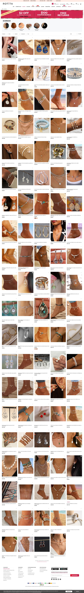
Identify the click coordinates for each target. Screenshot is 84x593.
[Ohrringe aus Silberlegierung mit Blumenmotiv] (25, 177)
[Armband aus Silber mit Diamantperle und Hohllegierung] (74, 361)
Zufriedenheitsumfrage (31, 574)
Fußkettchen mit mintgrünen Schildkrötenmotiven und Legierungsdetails (41, 504)
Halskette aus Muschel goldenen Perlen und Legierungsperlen (24, 556)
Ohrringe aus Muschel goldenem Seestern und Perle (57, 84)
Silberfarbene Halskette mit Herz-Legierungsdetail (57, 58)
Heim (2, 8)
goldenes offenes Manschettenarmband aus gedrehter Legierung (74, 346)
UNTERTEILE (58, 6)
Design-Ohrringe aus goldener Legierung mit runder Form (9, 346)
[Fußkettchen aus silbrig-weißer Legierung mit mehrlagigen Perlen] (25, 47)
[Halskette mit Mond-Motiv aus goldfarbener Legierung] (42, 151)
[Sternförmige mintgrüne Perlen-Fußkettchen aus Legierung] (74, 387)
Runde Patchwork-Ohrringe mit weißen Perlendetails (9, 58)
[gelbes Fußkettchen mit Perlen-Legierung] (42, 203)
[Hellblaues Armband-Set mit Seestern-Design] (42, 125)
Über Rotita (29, 568)
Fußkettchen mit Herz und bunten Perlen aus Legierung (41, 399)
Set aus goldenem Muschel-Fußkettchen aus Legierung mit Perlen (74, 425)
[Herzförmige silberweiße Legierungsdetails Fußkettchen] (58, 99)
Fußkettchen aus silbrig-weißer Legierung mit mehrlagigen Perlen (24, 59)
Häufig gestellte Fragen (6, 568)
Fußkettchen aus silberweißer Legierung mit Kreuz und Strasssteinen (58, 215)
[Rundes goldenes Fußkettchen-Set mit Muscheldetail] (74, 308)
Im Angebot (79, 33)
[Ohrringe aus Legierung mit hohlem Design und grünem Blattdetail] (58, 282)
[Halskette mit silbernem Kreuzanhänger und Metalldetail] (58, 230)
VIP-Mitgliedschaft (20, 574)
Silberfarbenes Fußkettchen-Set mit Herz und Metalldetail (73, 294)
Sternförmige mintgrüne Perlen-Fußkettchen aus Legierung (73, 399)
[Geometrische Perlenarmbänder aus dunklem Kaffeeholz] (42, 282)
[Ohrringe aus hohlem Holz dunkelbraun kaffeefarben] (74, 203)
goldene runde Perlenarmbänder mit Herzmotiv (24, 451)
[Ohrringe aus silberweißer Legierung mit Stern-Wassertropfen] (9, 413)
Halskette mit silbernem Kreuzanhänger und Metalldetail (58, 242)
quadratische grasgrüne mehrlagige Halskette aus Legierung (57, 451)
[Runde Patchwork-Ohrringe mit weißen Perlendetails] (9, 47)
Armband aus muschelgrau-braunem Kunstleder (73, 529)
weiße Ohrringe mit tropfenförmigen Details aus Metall (74, 451)
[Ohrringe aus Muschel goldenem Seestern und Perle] (58, 73)
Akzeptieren (69, 591)
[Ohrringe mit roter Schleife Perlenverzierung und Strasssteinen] (42, 413)
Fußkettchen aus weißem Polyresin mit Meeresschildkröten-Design (23, 268)
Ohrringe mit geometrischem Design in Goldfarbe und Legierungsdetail (41, 530)
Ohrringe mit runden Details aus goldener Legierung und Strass (42, 85)
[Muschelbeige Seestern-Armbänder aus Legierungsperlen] (74, 125)
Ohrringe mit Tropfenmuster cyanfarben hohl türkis (9, 503)
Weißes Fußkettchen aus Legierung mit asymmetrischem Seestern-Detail (74, 268)
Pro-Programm (30, 571)
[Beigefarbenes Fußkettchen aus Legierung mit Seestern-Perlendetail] (25, 361)
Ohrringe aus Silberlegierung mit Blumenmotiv (24, 189)
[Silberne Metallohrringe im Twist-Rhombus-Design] (25, 282)
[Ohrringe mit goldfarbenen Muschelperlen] (9, 99)
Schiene (73, 4)
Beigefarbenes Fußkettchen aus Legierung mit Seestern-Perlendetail (25, 373)
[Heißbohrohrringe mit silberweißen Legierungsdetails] (9, 361)
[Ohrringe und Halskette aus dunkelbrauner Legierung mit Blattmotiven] (9, 439)
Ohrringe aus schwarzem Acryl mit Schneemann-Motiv (41, 451)
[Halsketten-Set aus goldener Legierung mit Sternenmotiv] (58, 465)
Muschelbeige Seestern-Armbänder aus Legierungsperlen (72, 137)
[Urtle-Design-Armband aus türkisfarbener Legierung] (58, 334)
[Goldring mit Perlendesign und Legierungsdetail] (58, 361)
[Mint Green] (36, 218)
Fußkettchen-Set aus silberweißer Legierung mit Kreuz (9, 293)
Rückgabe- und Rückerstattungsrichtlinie (8, 570)
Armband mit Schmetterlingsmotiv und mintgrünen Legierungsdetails (25, 425)
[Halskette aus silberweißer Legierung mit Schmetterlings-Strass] (74, 177)
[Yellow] (35, 218)
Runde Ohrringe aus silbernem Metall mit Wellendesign (41, 189)
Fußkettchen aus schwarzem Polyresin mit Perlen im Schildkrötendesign (57, 320)
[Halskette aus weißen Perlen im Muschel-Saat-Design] (9, 465)
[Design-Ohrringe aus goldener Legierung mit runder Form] (9, 334)
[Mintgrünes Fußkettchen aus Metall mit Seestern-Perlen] (42, 334)
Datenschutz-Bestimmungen (43, 570)
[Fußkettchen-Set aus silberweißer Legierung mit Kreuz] (9, 282)
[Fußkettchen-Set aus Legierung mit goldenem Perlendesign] (9, 72)
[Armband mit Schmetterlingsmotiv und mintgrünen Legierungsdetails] (25, 413)
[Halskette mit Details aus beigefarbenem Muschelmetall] (42, 465)
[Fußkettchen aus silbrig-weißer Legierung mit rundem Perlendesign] (9, 256)
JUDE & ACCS (64, 6)
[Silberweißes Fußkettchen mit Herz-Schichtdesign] (25, 230)
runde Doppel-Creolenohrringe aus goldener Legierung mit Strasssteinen (74, 59)
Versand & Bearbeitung (6, 571)
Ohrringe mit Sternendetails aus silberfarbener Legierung (8, 163)
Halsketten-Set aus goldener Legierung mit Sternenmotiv (58, 477)
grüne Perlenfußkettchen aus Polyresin (72, 503)
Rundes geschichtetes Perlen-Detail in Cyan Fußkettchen (9, 242)
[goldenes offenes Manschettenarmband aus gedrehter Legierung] (74, 334)
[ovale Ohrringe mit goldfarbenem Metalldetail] (42, 230)
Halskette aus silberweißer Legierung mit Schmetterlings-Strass (72, 189)
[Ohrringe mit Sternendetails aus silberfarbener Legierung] (9, 151)
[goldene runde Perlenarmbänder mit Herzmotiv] (25, 439)
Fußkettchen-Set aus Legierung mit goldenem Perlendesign (8, 83)
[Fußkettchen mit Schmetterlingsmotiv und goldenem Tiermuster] (25, 387)
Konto (68, 4)
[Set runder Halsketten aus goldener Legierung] (25, 125)
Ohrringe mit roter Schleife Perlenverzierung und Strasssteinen (41, 425)
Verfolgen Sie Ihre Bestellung (7, 574)
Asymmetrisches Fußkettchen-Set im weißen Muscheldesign (73, 163)
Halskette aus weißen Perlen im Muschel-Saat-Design (9, 477)
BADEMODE (38, 6)
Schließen (77, 591)
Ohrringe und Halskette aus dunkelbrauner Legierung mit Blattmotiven (9, 451)
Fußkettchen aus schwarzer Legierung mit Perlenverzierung (40, 268)
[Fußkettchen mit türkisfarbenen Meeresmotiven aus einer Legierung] (25, 465)
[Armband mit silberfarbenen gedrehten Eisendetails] (9, 177)
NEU (13, 6)
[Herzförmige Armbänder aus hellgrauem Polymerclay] (74, 73)
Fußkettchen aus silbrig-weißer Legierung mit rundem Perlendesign (9, 268)
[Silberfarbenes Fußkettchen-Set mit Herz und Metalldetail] (74, 282)
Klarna (19, 570)
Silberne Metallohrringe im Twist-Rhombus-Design (25, 293)
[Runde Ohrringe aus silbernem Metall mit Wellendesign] (42, 177)
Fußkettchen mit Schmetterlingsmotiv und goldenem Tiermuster (25, 399)
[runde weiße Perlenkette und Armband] (25, 73)
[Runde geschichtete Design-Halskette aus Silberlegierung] (74, 99)
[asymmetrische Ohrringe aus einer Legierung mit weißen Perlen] (74, 465)
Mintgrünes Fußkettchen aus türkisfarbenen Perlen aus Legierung (25, 215)
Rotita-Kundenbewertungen (7, 577)
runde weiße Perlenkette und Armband (23, 84)
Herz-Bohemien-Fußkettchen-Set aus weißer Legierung (74, 242)
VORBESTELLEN (18, 6)
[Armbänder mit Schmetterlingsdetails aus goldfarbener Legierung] (25, 151)
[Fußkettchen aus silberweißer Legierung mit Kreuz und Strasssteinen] (58, 203)
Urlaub (23, 6)
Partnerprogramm (30, 570)
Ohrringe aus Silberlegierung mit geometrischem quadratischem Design (40, 373)
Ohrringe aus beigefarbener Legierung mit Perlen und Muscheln (9, 215)
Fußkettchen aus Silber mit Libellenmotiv (56, 529)
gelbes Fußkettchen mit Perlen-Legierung (40, 215)
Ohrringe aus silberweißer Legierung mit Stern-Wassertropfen (8, 425)
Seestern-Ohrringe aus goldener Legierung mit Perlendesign (57, 399)
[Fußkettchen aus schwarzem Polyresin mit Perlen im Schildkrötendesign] (58, 308)
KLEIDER (42, 6)
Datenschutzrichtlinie (56, 586)
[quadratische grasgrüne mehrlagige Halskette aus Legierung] (58, 439)
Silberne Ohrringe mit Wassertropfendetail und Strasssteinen (57, 268)
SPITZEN (33, 6)
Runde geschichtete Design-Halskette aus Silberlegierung (72, 111)
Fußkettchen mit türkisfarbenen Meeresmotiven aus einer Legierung (25, 477)
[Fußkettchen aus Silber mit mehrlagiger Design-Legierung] (25, 99)
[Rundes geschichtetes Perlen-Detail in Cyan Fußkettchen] (9, 230)
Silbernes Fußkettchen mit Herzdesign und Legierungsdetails (24, 320)
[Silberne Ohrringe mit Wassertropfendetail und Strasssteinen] (58, 256)
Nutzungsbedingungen (43, 568)
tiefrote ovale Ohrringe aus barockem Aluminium (40, 555)
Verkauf (69, 6)
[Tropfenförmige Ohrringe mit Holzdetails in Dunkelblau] (42, 47)
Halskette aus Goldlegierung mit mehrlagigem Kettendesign (24, 504)
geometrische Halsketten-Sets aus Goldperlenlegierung (58, 555)
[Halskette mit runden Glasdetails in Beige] (58, 125)
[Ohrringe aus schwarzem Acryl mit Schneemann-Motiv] (42, 439)
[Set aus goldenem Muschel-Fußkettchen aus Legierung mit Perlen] (74, 413)
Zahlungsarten (20, 568)
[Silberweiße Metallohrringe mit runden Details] (9, 308)
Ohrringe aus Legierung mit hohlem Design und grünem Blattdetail (58, 294)
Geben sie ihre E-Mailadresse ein (57, 575)
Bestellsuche (5, 580)
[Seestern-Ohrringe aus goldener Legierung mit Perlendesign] (58, 387)
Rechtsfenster (42, 571)
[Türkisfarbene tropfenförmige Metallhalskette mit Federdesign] (42, 308)
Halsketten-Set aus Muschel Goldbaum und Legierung (58, 503)
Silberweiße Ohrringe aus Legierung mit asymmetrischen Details (25, 346)
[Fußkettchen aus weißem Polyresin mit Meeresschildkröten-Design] (25, 256)
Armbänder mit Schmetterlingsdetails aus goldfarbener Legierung (25, 163)
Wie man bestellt (20, 571)
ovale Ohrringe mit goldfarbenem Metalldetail (40, 242)
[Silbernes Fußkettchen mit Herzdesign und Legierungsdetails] (25, 308)
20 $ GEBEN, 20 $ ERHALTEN (7, 578)
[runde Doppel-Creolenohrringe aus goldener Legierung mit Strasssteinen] (74, 47)
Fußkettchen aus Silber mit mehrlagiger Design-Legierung (24, 111)
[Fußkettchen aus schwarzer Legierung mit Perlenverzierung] (42, 256)
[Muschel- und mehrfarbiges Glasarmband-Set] (58, 151)
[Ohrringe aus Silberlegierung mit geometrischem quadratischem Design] (42, 361)
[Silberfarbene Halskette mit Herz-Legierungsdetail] (58, 47)
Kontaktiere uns (20, 577)
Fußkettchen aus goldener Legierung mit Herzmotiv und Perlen (9, 399)
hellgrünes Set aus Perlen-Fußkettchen (23, 529)
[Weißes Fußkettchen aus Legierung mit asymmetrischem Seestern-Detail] (74, 256)
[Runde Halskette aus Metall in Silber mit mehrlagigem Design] (58, 177)
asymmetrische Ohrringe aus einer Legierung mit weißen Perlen (74, 477)
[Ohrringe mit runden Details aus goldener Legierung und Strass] (42, 73)
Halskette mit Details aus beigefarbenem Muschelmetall (41, 477)
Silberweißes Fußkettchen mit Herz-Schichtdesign (24, 242)
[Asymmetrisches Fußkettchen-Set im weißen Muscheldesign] (74, 151)
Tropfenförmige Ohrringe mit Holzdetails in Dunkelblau (41, 58)
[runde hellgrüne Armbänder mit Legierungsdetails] (42, 99)
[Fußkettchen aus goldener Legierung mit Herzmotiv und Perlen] (9, 387)
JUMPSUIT (53, 6)
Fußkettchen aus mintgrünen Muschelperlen (56, 425)
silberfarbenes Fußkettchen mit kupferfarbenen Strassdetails (8, 530)
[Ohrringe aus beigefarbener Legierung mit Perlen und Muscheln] (9, 203)
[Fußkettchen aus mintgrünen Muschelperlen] (58, 413)
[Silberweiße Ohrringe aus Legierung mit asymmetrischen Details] (25, 334)
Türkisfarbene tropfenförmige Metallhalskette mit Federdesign (41, 320)
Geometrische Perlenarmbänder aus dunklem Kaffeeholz (41, 293)
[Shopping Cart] (80, 4)
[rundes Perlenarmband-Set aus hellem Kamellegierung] (9, 125)
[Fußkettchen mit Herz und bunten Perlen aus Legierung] (42, 387)
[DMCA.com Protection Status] (42, 584)
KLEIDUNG (28, 6)
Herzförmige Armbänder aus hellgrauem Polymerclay (74, 84)
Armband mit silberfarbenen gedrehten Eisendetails (9, 189)
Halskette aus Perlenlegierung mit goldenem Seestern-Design (9, 556)
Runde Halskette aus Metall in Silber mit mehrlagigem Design (58, 189)
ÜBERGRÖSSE (47, 6)
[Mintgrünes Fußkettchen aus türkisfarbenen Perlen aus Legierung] (25, 203)
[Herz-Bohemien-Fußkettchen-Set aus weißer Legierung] (74, 230)
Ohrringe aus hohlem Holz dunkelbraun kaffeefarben (74, 215)
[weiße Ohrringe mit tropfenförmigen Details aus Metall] (74, 439)
